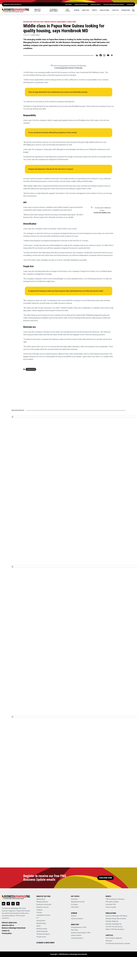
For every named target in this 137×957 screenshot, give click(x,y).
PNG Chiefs (75, 907)
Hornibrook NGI (31, 369)
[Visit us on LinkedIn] (3, 903)
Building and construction (33, 22)
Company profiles (50, 22)
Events (94, 10)
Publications (104, 10)
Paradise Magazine (112, 921)
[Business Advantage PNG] (15, 10)
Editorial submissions (81, 4)
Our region (74, 904)
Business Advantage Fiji (113, 924)
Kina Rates (68, 4)
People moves (41, 937)
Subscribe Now (105, 878)
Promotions (125, 10)
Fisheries (39, 910)
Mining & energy (41, 929)
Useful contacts (76, 935)
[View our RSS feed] (17, 903)
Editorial (73, 916)
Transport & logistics (43, 934)
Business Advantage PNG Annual (116, 916)
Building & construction (43, 904)
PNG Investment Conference (115, 899)
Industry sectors (37, 10)
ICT (37, 918)
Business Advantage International (114, 4)
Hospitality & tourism (43, 915)
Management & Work (64, 22)
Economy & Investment (53, 10)
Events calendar (111, 907)
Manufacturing (41, 923)
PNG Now (109, 941)
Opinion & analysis (77, 918)
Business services (42, 907)
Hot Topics (67, 10)
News (74, 22)
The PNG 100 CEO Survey (114, 927)
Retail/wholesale (42, 931)
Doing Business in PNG (78, 927)
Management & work (77, 902)
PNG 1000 (74, 930)
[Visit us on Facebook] (8, 903)
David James (35, 35)
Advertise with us (96, 4)
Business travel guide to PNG (80, 933)
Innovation (74, 899)
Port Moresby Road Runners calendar (118, 943)
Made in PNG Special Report (115, 929)
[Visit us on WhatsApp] (13, 903)
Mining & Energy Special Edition (116, 918)
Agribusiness (40, 899)
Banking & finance (42, 902)
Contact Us (130, 4)
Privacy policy (7, 933)
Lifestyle (115, 10)
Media (38, 926)
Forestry (39, 912)
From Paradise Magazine (114, 938)
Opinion (76, 10)
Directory (85, 10)
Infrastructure (40, 920)
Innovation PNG (111, 904)
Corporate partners (77, 938)
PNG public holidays (112, 902)
